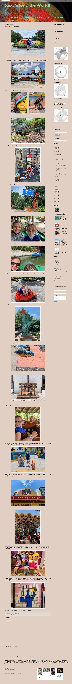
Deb (57, 40)
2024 (56, 148)
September (58, 177)
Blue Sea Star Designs (17, 17)
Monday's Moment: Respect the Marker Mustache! (61, 164)
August (57, 179)
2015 (56, 198)
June (57, 182)
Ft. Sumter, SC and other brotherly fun (60, 173)
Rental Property (39, 17)
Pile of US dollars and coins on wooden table (40, 676)
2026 (56, 145)
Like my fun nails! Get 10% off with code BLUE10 (13, 673)
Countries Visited (58, 17)
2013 (56, 201)
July (57, 180)
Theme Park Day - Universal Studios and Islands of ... (60, 161)
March (57, 186)
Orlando (14, 614)
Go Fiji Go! (61, 223)
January (57, 189)
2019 (56, 192)
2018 (56, 194)
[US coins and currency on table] (46, 671)
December (58, 154)
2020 (56, 191)
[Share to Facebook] (18, 613)
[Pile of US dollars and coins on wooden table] (40, 674)
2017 (56, 195)
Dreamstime (49, 679)
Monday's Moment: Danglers (61, 165)
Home (6, 17)
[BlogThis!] (16, 613)
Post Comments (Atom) (13, 646)
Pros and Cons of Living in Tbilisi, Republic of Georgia (62, 209)
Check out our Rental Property (10, 669)
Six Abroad (57, 268)
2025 (56, 147)
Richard (57, 42)
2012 (56, 202)
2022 (56, 151)
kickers (38, 681)
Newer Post (7, 644)
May (57, 183)
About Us (48, 17)
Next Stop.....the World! (27, 5)
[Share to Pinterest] (19, 613)
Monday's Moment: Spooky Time (61, 174)
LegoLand (11, 614)
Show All (66, 271)
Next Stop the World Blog (57, 276)
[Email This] (15, 613)
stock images (42, 679)
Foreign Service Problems (60, 264)
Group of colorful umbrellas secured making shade (53, 676)
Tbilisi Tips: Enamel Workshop (62, 240)
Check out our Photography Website (11, 670)
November (58, 155)
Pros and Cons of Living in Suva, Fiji (62, 217)
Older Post (49, 644)
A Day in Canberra (58, 269)
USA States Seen (9, 20)
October (57, 176)
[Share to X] (17, 613)
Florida (8, 614)
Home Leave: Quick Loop (60, 159)
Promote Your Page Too (57, 278)
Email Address (57, 131)
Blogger (45, 681)
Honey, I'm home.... (59, 170)
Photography (28, 17)
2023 (56, 150)
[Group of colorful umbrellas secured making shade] (53, 674)
